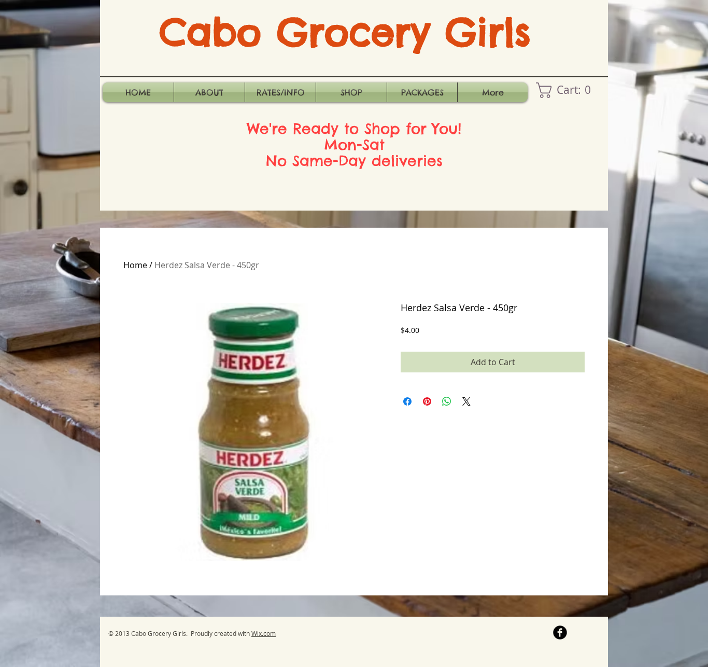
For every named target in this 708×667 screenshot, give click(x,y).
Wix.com (263, 633)
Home (135, 265)
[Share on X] (466, 401)
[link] (567, 90)
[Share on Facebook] (407, 401)
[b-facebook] (560, 633)
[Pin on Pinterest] (427, 401)
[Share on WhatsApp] (447, 401)
